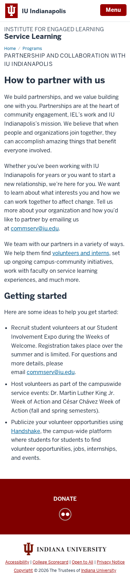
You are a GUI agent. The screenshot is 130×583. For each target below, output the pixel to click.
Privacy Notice (111, 562)
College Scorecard (50, 562)
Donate (65, 498)
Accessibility (17, 562)
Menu (113, 10)
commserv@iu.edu (35, 228)
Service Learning (54, 33)
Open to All (82, 562)
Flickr (65, 514)
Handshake (25, 431)
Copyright (23, 570)
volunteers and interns (80, 253)
